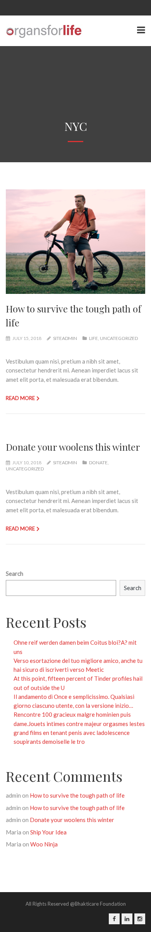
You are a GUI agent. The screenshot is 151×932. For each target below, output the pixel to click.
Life (93, 338)
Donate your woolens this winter (73, 447)
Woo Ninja (44, 844)
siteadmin (65, 338)
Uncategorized (119, 338)
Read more (20, 398)
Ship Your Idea (48, 832)
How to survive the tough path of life (77, 795)
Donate (98, 462)
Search (14, 573)
